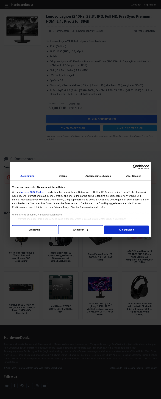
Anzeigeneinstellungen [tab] (98, 176)
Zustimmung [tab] (27, 176)
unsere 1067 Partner (33, 192)
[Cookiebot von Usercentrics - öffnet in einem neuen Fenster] (135, 167)
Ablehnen (34, 229)
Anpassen (78, 229)
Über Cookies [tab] (133, 176)
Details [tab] (63, 176)
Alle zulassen (126, 229)
